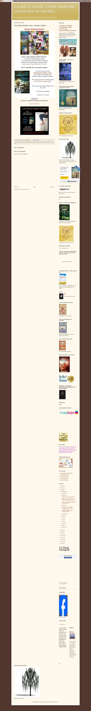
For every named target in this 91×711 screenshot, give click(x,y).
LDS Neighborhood (64, 478)
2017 (62, 487)
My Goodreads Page (64, 476)
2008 (62, 543)
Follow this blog (68, 557)
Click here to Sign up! (34, 103)
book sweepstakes (21, 142)
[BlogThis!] (34, 140)
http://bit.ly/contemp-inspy (42, 81)
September (64, 514)
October (63, 495)
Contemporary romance (29, 142)
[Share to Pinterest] (38, 140)
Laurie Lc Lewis (61, 594)
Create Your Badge (62, 617)
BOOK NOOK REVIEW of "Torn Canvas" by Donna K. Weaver (68, 499)
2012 (62, 535)
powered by (65, 181)
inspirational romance (41, 142)
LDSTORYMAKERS (64, 475)
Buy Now (65, 177)
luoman (47, 701)
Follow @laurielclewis (63, 248)
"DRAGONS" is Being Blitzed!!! (68, 497)
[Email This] (33, 140)
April (63, 523)
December (64, 491)
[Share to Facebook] (37, 140)
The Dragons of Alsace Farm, (43, 73)
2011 (62, 537)
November (64, 493)
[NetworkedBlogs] (68, 555)
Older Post (52, 186)
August (63, 515)
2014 (62, 531)
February (64, 527)
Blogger (56, 701)
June (63, 519)
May (63, 521)
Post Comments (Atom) (24, 189)
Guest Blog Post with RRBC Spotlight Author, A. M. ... (67, 507)
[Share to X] (35, 140)
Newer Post (17, 186)
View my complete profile (69, 296)
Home (34, 186)
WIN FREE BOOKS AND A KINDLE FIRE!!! (67, 511)
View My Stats (62, 624)
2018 (62, 485)
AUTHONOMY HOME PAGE (66, 473)
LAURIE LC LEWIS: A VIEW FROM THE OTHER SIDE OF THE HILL (44, 8)
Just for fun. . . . (64, 505)
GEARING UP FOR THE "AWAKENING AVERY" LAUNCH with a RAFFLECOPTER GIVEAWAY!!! (67, 28)
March (63, 525)
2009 (62, 541)
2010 (62, 539)
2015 (62, 530)
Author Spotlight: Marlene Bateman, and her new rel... (68, 502)
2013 (62, 533)
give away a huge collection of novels (35, 64)
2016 (62, 489)
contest (35, 142)
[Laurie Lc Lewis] (63, 616)
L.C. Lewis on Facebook (62, 584)
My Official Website (64, 480)
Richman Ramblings (71, 632)
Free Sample (64, 171)
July (63, 517)
